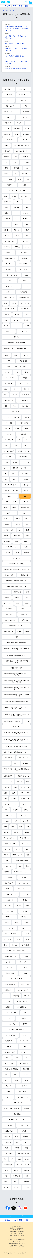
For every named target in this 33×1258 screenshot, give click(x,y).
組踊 (16, 134)
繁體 (20, 6)
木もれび (14, 945)
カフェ (25, 1035)
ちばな (13, 827)
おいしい (26, 1187)
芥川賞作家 (23, 361)
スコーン (24, 967)
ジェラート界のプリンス (11, 934)
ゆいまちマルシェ (11, 547)
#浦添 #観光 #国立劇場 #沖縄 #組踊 (16, 701)
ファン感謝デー (23, 400)
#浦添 (16, 637)
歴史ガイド (25, 173)
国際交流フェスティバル (21, 872)
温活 (20, 866)
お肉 (27, 827)
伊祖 (5, 395)
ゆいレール (7, 519)
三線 (27, 535)
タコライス (24, 815)
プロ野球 (6, 1170)
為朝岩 (6, 389)
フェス (19, 123)
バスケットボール (23, 451)
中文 (14, 6)
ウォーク (19, 781)
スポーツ (8, 1086)
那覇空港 (26, 219)
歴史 (13, 793)
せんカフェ (25, 843)
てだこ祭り (24, 1131)
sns (27, 235)
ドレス (24, 877)
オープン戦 (24, 309)
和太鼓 (16, 1148)
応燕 (26, 314)
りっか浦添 (8, 423)
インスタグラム (9, 241)
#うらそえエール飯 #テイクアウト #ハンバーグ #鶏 (16, 733)
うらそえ (13, 798)
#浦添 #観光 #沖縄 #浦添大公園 (16, 586)
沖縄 (18, 202)
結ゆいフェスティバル (11, 490)
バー (6, 860)
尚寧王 (17, 428)
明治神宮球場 (23, 457)
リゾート (24, 140)
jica (6, 479)
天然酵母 (23, 1018)
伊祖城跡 (26, 1108)
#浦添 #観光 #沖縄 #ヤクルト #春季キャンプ (16, 649)
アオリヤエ (23, 331)
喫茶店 (9, 185)
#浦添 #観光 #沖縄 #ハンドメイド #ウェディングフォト (16, 707)
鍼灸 (27, 866)
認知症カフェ (9, 1041)
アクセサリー (9, 917)
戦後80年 (7, 151)
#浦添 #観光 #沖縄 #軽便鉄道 (16, 655)
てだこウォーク (17, 855)
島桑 (5, 1159)
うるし (9, 434)
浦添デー (10, 496)
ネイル (7, 922)
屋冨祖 (7, 524)
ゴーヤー (8, 264)
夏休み (27, 1159)
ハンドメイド (25, 798)
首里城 (6, 213)
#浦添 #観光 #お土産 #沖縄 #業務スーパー (16, 349)
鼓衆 (6, 1148)
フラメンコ (23, 117)
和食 (5, 945)
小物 (7, 889)
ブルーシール (8, 781)
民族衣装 (6, 872)
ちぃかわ (7, 552)
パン (8, 1018)
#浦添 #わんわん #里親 (16, 564)
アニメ (6, 763)
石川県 (17, 314)
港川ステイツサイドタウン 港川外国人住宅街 (16, 769)
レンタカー (8, 89)
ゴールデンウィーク (11, 286)
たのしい (6, 1182)
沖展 (5, 303)
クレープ (7, 849)
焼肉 (26, 275)
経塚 (26, 372)
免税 (27, 224)
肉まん (6, 996)
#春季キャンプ (8, 631)
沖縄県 (14, 303)
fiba (27, 440)
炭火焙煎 (26, 1069)
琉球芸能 (7, 134)
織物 (14, 406)
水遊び (27, 230)
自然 (15, 157)
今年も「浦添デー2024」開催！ (14, 56)
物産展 (6, 145)
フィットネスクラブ (10, 843)
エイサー (26, 1142)
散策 (15, 1182)
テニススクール (24, 838)
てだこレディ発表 (10, 1013)
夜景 (27, 939)
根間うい (24, 614)
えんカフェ (10, 1046)
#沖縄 (27, 592)
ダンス (6, 468)
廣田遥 (16, 541)
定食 (5, 827)
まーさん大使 (25, 1182)
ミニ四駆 (7, 247)
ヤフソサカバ (23, 264)
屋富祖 (15, 462)
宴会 (15, 821)
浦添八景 (23, 100)
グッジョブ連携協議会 (11, 1069)
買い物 (6, 230)
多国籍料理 (25, 473)
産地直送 (16, 810)
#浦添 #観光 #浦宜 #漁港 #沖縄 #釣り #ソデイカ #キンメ (16, 714)
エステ (6, 855)
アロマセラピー (9, 866)
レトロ (16, 320)
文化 (8, 100)
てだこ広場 (23, 292)
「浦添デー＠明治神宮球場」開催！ (15, 68)
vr (27, 123)
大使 (5, 162)
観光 (6, 207)
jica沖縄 (9, 877)
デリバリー (17, 832)
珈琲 (15, 1074)
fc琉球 (8, 252)
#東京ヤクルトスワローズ (16, 626)
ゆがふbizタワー (17, 412)
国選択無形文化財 (10, 956)
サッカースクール (9, 838)
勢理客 (26, 956)
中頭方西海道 (16, 1114)
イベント (10, 281)
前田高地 (8, 990)
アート (16, 213)
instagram (9, 95)
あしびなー (23, 269)
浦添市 (6, 507)
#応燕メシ (25, 620)
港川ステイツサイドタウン (21, 468)
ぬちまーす (9, 900)
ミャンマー (24, 1052)
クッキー (9, 962)
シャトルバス (16, 326)
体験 (19, 1159)
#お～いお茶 (8, 603)
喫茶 (14, 479)
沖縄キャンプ (24, 793)
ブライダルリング (10, 894)
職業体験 (16, 230)
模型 (17, 235)
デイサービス (24, 1041)
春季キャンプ (9, 400)
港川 (26, 207)
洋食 (27, 905)
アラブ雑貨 (25, 945)
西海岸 (14, 507)
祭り (16, 1136)
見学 (12, 1159)
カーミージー (25, 507)
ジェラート (7, 939)
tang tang (16, 996)
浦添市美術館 (8, 1165)
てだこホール (24, 1125)
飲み (6, 320)
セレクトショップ (10, 804)
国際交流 (26, 389)
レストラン (9, 911)
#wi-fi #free (9, 758)
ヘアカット (24, 917)
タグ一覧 (8, 10)
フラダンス (8, 123)
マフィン (9, 967)
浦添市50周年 (8, 776)
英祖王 (18, 603)
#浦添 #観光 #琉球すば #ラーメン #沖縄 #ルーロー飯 (16, 695)
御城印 (25, 378)
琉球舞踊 (7, 541)
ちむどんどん (9, 575)
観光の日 (17, 224)
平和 (6, 168)
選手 (5, 793)
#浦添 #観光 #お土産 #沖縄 (16, 343)
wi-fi (19, 179)
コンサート (9, 513)
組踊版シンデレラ (22, 1001)
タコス (7, 821)
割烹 (20, 827)
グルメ (6, 326)
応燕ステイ (7, 202)
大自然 (27, 603)
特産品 (14, 196)
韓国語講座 (25, 162)
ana (27, 168)
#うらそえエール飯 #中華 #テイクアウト (16, 752)
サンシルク (25, 406)
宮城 (26, 1080)
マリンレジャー (23, 89)
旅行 (24, 281)
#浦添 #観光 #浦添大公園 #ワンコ (16, 581)
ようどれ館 (8, 1125)
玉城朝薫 (23, 434)
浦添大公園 (16, 1176)
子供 (27, 524)
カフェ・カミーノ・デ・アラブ (16, 951)
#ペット (6, 592)
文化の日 (7, 219)
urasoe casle (25, 984)
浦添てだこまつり (16, 1103)
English (7, 6)
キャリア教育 (24, 1063)
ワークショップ (23, 883)
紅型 (26, 1148)
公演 (17, 372)
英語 (6, 355)
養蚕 (6, 406)
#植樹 (17, 597)
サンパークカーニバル (11, 112)
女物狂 (7, 1007)
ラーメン (18, 939)
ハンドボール (23, 1086)
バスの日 (7, 428)
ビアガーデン (10, 140)
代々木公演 (23, 252)
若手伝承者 (25, 395)
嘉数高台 (6, 157)
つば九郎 (6, 787)
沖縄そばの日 (24, 575)
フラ (26, 286)
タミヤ (7, 235)
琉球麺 (25, 900)
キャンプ (6, 1187)
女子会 (26, 922)
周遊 (26, 106)
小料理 (18, 519)
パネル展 (6, 128)
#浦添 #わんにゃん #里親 (12, 721)
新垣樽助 (9, 609)
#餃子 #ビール (23, 758)
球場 (27, 781)
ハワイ (8, 292)
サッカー (7, 173)
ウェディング (9, 883)
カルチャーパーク (10, 502)
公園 (24, 185)
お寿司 (27, 832)
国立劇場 (26, 134)
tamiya (27, 247)
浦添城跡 (7, 1136)
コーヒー (25, 1074)
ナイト (26, 355)
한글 (26, 6)
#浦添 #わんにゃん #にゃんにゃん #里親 (16, 569)
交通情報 (17, 524)
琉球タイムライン (10, 620)
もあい (16, 922)
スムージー (23, 962)
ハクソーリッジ (23, 990)
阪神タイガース (9, 309)
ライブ (8, 117)
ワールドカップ (9, 451)
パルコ (17, 552)
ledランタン (25, 196)
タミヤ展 (17, 247)
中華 (27, 179)
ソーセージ (25, 462)
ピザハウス (25, 479)
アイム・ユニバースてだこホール (16, 366)
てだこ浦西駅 (8, 179)
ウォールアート (22, 889)
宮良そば (9, 269)
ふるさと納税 (24, 423)
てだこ (14, 162)
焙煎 (6, 1074)
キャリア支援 (9, 1063)
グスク (26, 502)
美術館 (26, 490)
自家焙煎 (26, 112)
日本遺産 (26, 763)
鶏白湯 (18, 905)
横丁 (15, 355)
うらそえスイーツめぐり (16, 1029)
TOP (3, 10)
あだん (27, 519)
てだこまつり (23, 1091)
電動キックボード (11, 106)
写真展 (27, 128)
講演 (7, 1058)
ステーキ (7, 1001)
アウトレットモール (11, 275)
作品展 (27, 326)
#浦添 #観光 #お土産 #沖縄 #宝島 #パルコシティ (16, 674)
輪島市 (7, 314)
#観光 (7, 597)
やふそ (6, 462)
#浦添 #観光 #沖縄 (16, 668)
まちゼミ (15, 445)
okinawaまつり (10, 258)
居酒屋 (26, 320)
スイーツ (16, 1170)
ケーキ (8, 1091)
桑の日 (27, 428)
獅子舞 (25, 1024)
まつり (25, 513)
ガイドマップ (9, 440)
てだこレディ (8, 1153)
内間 (16, 219)
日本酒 (25, 973)
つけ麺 (25, 911)
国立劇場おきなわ (23, 1153)
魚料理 (26, 810)
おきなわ (8, 457)
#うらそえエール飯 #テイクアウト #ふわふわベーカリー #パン (16, 740)
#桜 (27, 597)
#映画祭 (26, 552)
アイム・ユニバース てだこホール (16, 190)
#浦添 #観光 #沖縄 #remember (16, 643)
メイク (18, 849)
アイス (7, 224)
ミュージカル (10, 378)
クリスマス (7, 905)
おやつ (27, 721)
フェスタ (26, 213)
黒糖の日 (25, 258)
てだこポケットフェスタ (11, 417)
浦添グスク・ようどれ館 (11, 1108)
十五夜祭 (26, 417)
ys (13, 10)
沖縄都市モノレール (23, 776)
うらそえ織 (7, 1142)
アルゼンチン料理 (16, 979)
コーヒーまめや (10, 1035)
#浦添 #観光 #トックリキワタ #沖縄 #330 (16, 661)
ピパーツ (25, 894)
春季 (5, 798)
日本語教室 (8, 383)
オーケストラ (25, 303)
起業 (17, 1058)
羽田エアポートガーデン (21, 145)
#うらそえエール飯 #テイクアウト (16, 746)
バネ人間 (26, 541)
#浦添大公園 (17, 592)
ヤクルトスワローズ (23, 1165)
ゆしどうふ (9, 815)
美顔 (27, 849)
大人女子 (25, 804)
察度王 (16, 763)
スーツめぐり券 (23, 1097)
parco (27, 202)
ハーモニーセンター (22, 151)
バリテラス (9, 928)
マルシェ (16, 207)
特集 (27, 1176)
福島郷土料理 (10, 973)
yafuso (26, 445)
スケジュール (25, 787)
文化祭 (7, 372)
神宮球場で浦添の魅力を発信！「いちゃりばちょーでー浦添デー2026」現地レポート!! (16, 29)
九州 (20, 530)
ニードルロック (23, 383)
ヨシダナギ (17, 128)
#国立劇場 (9, 614)
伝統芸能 (14, 395)
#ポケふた (24, 609)
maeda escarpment (10, 984)
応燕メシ (16, 337)
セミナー (24, 928)
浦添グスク (17, 535)
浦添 (25, 1046)
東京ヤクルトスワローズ (16, 1120)
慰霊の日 (16, 168)
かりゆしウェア (9, 530)
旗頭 (17, 1142)
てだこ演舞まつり (22, 1007)
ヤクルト (16, 1187)
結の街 (26, 485)
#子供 (26, 547)
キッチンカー (16, 727)
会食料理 (25, 821)
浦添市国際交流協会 (21, 860)
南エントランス (9, 297)
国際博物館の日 (24, 297)
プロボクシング (10, 1052)
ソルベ (27, 934)
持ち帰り (6, 832)
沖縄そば (26, 1136)
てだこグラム (23, 95)
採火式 (26, 1013)
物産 (27, 530)
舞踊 (5, 196)
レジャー (8, 1097)
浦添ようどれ (9, 1131)
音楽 (27, 855)
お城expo (9, 331)
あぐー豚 (26, 996)
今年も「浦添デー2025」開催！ (14, 43)
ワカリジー (15, 389)
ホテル (8, 361)
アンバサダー (25, 157)
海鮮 (6, 810)
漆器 (6, 445)
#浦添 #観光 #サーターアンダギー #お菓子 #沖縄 (16, 688)
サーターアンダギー (11, 485)
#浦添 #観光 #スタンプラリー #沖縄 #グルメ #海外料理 (16, 681)
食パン (14, 473)
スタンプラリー (16, 558)
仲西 (16, 1080)
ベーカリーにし (10, 1024)
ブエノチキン (24, 241)
